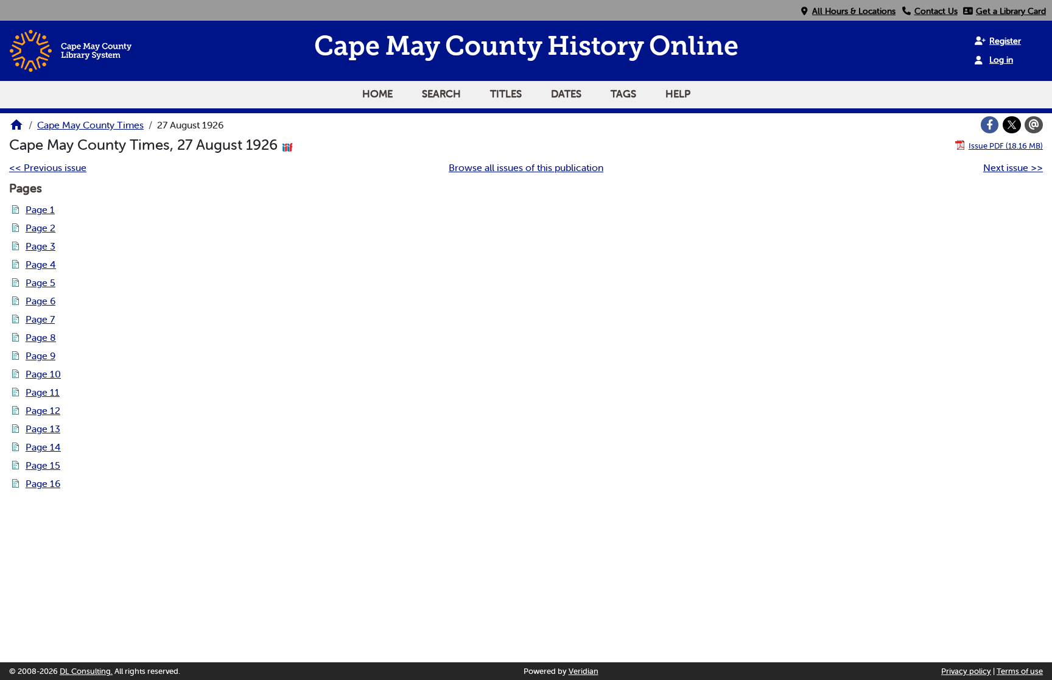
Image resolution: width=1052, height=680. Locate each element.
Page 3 (40, 246)
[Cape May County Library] (16, 128)
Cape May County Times (90, 125)
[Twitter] (1012, 124)
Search (441, 93)
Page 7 (40, 319)
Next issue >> (1013, 167)
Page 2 (40, 228)
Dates (566, 93)
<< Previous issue (47, 167)
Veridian (583, 671)
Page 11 (43, 392)
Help (677, 93)
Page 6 (40, 301)
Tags (623, 93)
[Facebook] (990, 124)
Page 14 (43, 447)
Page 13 (43, 428)
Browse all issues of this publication (526, 167)
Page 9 (40, 355)
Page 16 (43, 483)
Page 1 (40, 209)
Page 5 (40, 282)
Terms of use (1020, 671)
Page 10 (43, 374)
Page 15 (43, 465)
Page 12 (43, 410)
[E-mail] (1034, 124)
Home (377, 93)
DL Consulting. (86, 671)
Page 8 (41, 337)
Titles (506, 93)
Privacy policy (966, 671)
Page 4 (41, 264)
